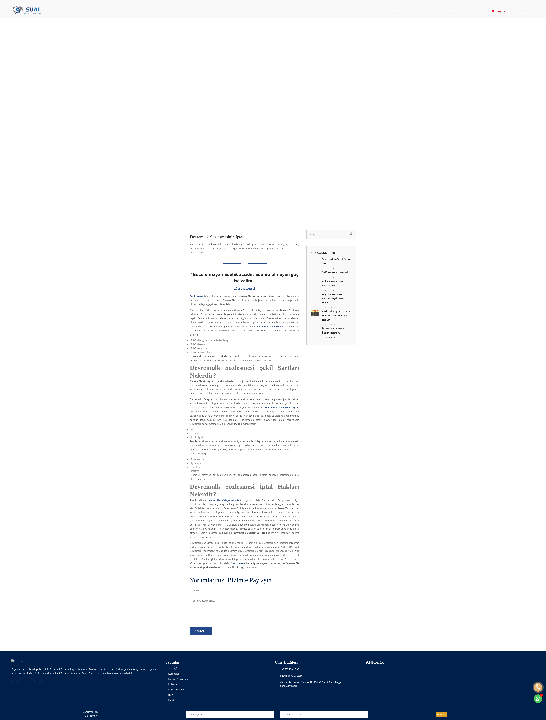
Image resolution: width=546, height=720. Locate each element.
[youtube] (45, 681)
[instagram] (37, 681)
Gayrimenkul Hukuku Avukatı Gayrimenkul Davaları (333, 298)
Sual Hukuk (238, 563)
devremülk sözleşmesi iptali (224, 500)
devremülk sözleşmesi (270, 326)
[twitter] (30, 681)
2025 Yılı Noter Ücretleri (335, 272)
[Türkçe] (493, 11)
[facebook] (22, 681)
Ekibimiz (440, 11)
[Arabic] (505, 11)
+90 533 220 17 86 (289, 669)
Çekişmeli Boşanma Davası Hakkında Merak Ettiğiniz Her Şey (336, 315)
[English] (499, 11)
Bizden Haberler (457, 11)
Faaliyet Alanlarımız (420, 11)
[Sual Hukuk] (21, 10)
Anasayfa (385, 11)
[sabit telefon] (538, 687)
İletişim (484, 11)
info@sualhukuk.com (291, 675)
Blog (473, 11)
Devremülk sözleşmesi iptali (282, 407)
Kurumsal (399, 11)
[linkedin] (14, 681)
